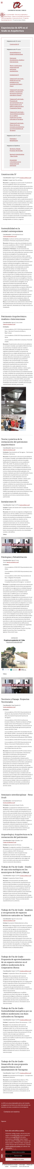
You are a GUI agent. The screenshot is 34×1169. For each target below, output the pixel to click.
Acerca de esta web (24, 1166)
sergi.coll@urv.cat (24, 505)
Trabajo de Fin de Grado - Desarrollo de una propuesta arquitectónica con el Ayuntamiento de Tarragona (17, 126)
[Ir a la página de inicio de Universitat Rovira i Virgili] (17, 6)
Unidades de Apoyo (6, 16)
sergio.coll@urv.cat (25, 177)
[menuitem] (2, 1126)
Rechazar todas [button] (18, 1155)
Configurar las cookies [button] (18, 1159)
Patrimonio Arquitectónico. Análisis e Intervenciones (17, 60)
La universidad (10, 14)
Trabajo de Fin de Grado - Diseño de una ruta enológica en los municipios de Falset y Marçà (17, 82)
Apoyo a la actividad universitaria (20, 16)
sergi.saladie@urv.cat (9, 707)
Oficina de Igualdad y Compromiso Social (11, 18)
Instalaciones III (14, 75)
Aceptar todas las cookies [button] (18, 1152)
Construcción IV (14, 44)
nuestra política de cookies (12, 1146)
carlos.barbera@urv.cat (9, 236)
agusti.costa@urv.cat (9, 324)
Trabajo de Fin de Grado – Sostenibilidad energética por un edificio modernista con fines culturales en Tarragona (17, 115)
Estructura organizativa (21, 14)
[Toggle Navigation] (1, 2)
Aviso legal (22, 1164)
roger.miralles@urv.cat (9, 842)
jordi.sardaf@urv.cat (9, 802)
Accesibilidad (13, 1166)
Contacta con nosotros (12, 1112)
